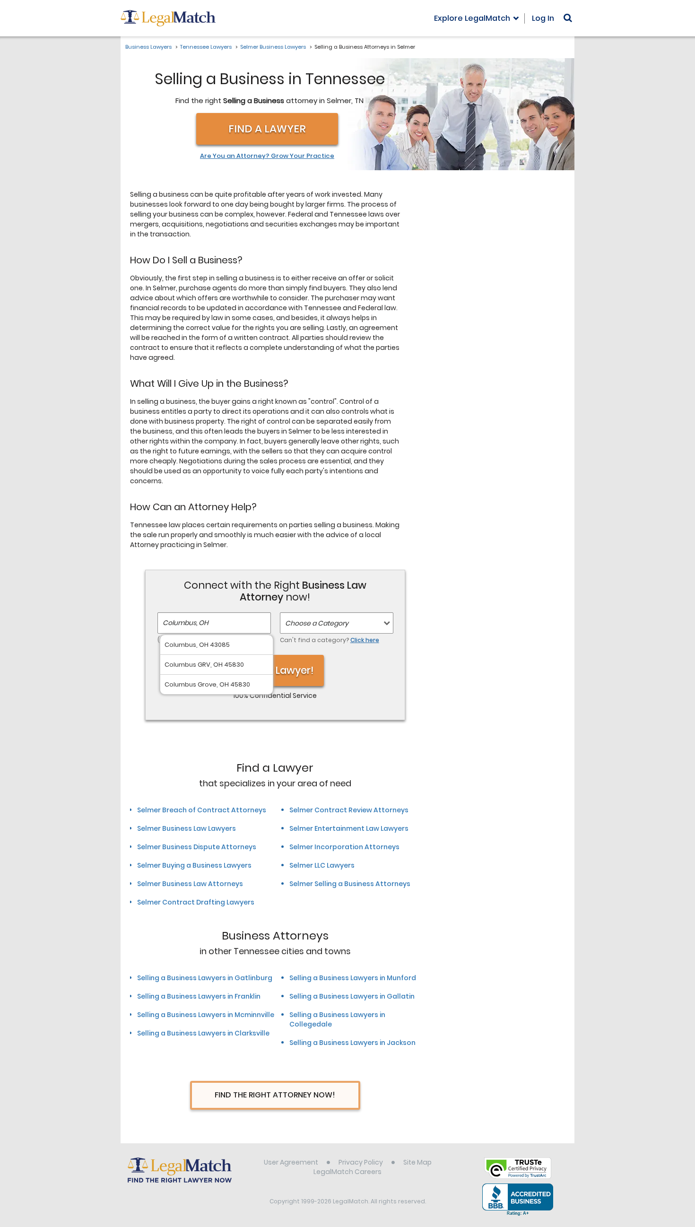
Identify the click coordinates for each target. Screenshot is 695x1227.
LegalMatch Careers (347, 1171)
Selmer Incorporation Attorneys (344, 847)
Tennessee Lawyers (206, 47)
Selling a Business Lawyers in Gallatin (352, 996)
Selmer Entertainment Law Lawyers (348, 828)
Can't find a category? (329, 640)
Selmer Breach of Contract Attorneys (201, 810)
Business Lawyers (148, 47)
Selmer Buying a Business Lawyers (194, 865)
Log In (543, 18)
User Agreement (291, 1162)
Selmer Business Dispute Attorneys (196, 847)
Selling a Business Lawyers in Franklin (199, 996)
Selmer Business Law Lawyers (186, 828)
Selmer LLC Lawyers (322, 865)
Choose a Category (316, 623)
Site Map (417, 1162)
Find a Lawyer (267, 129)
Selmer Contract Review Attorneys (348, 810)
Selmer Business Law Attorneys (190, 883)
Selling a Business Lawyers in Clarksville (203, 1033)
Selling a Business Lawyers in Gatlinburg (204, 978)
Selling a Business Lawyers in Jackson (352, 1042)
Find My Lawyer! (275, 670)
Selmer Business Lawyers (273, 47)
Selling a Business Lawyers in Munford (352, 978)
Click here (364, 640)
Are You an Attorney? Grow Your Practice (267, 156)
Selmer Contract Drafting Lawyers (195, 902)
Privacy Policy (361, 1162)
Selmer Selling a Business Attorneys (349, 883)
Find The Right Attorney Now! (275, 1094)
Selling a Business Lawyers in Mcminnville (205, 1014)
